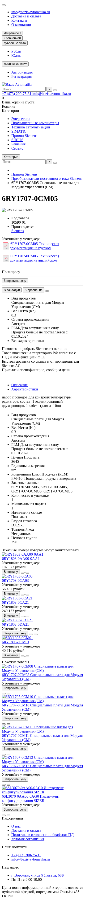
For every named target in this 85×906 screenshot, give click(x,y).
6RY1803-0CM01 (15, 642)
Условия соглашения (27, 839)
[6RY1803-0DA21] (17, 620)
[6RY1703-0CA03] (17, 576)
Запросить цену (15, 281)
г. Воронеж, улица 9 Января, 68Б (37, 875)
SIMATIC (18, 131)
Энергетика (20, 119)
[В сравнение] (27, 573)
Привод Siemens (24, 136)
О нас (16, 826)
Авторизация (22, 72)
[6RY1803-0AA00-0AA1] (22, 554)
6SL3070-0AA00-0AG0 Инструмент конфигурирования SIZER (31, 798)
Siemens (17, 231)
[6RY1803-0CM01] (17, 638)
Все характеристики (27, 341)
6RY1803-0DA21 (15, 624)
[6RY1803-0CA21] (17, 598)
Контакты (19, 20)
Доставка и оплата (26, 16)
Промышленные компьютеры (35, 123)
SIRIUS (17, 140)
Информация (12, 818)
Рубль (16, 51)
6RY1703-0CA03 (15, 580)
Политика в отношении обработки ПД (42, 835)
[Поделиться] (47, 291)
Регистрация (21, 76)
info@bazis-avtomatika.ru (30, 12)
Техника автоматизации (30, 127)
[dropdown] (4, 5)
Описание (19, 385)
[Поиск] (55, 90)
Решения (18, 144)
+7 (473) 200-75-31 (17, 94)
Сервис (17, 148)
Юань (16, 55)
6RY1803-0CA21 (15, 602)
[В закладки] (23, 573)
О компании (21, 25)
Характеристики (24, 389)
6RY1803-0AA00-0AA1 (21, 559)
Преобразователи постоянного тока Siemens (46, 178)
